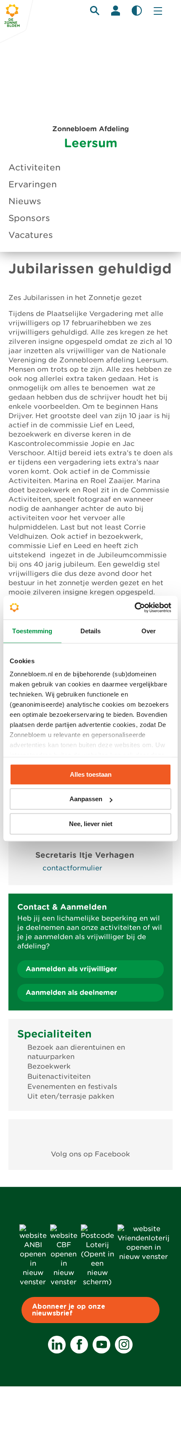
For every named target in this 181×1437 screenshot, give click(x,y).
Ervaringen (32, 184)
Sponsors (29, 218)
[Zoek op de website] (94, 10)
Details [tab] (90, 631)
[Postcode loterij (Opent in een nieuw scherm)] (97, 1282)
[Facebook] (79, 1344)
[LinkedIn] (57, 1344)
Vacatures (30, 235)
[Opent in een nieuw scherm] (90, 1134)
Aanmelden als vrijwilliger (71, 969)
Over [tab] (148, 631)
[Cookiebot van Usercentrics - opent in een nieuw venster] (134, 607)
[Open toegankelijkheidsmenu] (136, 10)
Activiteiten (34, 167)
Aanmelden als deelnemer (71, 993)
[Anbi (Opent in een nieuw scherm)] (33, 1282)
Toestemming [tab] (32, 631)
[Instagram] (124, 1344)
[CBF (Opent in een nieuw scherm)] (63, 1282)
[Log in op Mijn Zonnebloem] (115, 10)
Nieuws (24, 201)
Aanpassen (85, 798)
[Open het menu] (157, 10)
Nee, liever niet (90, 823)
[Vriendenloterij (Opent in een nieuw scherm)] (143, 1257)
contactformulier (72, 868)
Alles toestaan (91, 774)
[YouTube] (101, 1344)
